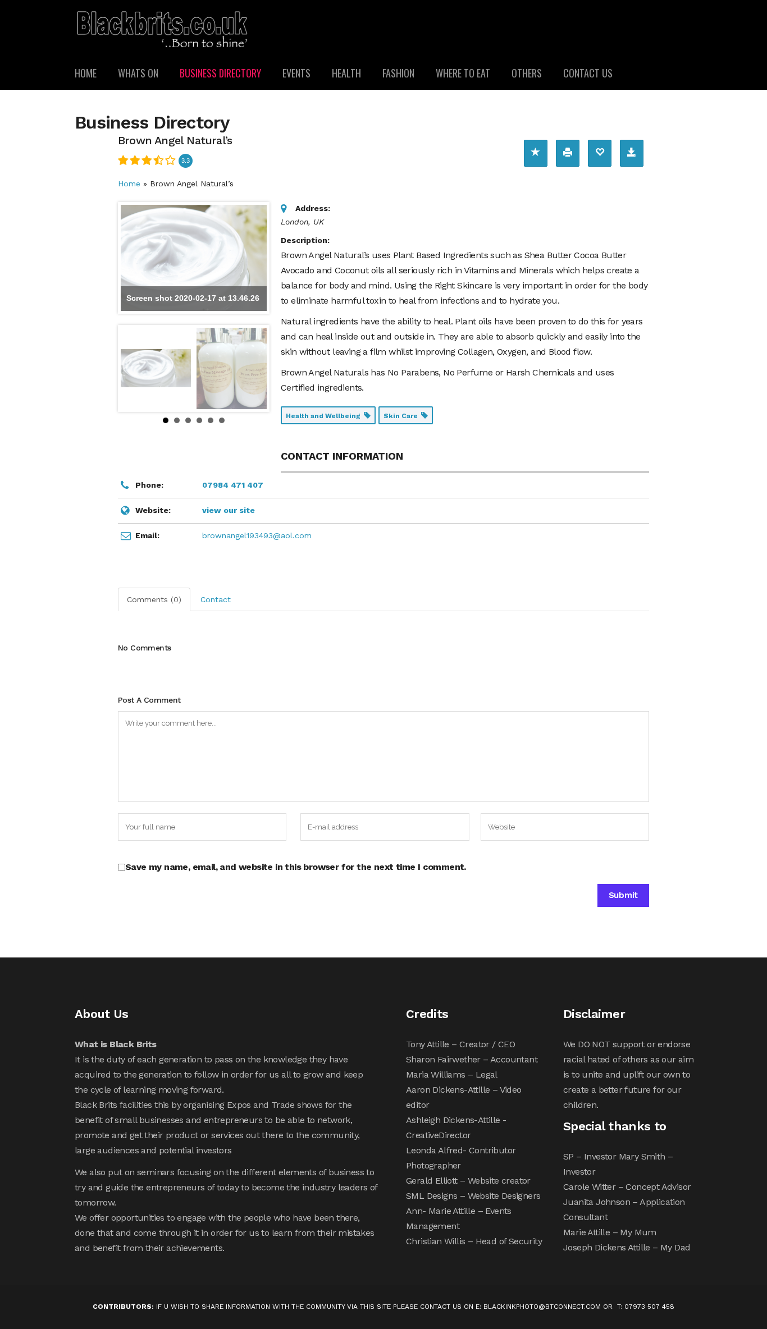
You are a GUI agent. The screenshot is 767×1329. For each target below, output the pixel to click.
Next (255, 368)
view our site (228, 510)
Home (129, 183)
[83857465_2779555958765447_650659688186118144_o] (232, 368)
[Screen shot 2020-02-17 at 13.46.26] (156, 368)
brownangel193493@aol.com (257, 535)
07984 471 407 (232, 484)
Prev (132, 368)
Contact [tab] (215, 599)
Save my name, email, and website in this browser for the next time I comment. (295, 866)
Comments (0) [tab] (154, 599)
